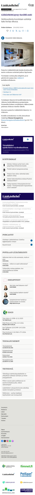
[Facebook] (10, 31)
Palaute (3, 429)
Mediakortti (4, 409)
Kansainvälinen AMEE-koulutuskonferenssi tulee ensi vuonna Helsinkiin (18, 88)
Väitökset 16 (7, 92)
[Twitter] (16, 31)
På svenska (3, 433)
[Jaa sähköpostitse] (23, 31)
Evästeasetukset (5, 437)
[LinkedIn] (20, 31)
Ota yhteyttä (4, 407)
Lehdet (3, 412)
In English (3, 435)
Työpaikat (3, 418)
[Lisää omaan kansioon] (7, 31)
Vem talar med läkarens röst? (12, 94)
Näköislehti (4, 414)
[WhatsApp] (13, 31)
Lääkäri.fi (20, 78)
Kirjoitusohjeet (4, 416)
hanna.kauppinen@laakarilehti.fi (13, 120)
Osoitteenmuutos (5, 431)
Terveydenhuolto (6, 9)
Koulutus (3, 420)
